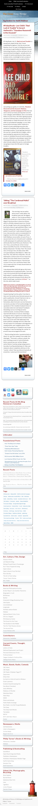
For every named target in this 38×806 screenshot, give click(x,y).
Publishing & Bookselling (9, 37)
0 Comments (14, 35)
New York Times (18, 511)
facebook (5, 390)
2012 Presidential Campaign (23, 494)
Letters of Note (7, 648)
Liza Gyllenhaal (7, 605)
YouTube (5, 395)
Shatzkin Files (7, 763)
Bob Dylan (26, 496)
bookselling (9, 498)
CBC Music (6, 667)
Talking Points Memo (9, 659)
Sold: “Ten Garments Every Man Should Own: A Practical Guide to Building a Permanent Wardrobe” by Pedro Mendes (17, 421)
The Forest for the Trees (10, 621)
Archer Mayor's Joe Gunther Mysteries (14, 590)
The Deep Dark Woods (10, 709)
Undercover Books (27, 518)
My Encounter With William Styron (14, 456)
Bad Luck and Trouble (23, 41)
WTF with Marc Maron (10, 716)
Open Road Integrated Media (11, 754)
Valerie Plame (7, 523)
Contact (24, 6)
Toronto (17, 518)
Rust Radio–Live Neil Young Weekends (14, 705)
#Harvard (25, 171)
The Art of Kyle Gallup (9, 576)
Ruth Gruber (14, 515)
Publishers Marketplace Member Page (14, 758)
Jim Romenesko (7, 727)
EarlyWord (6, 751)
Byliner (5, 598)
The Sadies (6, 712)
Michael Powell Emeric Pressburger (13, 564)
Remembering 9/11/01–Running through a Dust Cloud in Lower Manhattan (18, 462)
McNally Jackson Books (10, 609)
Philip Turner (21, 37)
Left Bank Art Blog (8, 562)
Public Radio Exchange (10, 702)
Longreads (6, 607)
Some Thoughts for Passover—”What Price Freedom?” (15, 484)
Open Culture (7, 569)
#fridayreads (7, 494)
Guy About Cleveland (9, 686)
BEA (22, 496)
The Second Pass (8, 628)
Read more (27, 191)
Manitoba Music (8, 693)
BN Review (6, 595)
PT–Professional (29, 3)
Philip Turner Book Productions (21, 1)
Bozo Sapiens (7, 775)
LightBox (6, 784)
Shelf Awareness (8, 765)
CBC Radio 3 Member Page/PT (12, 672)
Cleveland (12, 501)
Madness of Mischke (9, 691)
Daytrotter (6, 674)
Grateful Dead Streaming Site (12, 684)
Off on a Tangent (8, 616)
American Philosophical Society (12, 588)
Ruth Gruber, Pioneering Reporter (14, 451)
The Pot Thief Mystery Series (12, 626)
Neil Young (11, 511)
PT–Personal (10, 6)
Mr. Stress (6, 511)
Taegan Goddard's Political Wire (12, 657)
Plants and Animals (8, 700)
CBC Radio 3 (6, 501)
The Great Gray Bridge (9, 518)
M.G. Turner (18, 9)
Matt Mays (6, 695)
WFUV (5, 714)
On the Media (7, 731)
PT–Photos (17, 6)
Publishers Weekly (17, 513)
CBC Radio (6, 670)
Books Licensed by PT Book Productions (13, 3)
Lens (4, 782)
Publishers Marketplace (10, 756)
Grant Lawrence (7, 506)
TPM (21, 518)
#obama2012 (13, 494)
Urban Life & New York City (10, 520)
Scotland (20, 515)
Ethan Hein (6, 677)
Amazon (5, 496)
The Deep (6, 707)
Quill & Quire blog (8, 761)
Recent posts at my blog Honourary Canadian (14, 403)
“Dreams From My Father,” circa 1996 (15, 453)
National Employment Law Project (13, 650)
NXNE (24, 511)
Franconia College (8, 503)
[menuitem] (10, 1)
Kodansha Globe (26, 506)
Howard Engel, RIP (7, 424)
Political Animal (7, 655)
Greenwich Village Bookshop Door (13, 600)
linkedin (13, 390)
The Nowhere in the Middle (11, 623)
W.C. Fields (6, 580)
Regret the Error (8, 734)
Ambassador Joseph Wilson (14, 496)
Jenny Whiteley (7, 688)
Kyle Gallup (18, 392)
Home (10, 1)
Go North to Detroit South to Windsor (14, 679)
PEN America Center (9, 619)
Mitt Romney (25, 508)
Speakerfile (25, 515)
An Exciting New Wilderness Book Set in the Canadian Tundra (17, 429)
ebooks (17, 501)
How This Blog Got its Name (12, 443)
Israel (20, 506)
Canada (15, 498)
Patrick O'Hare (7, 789)
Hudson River (15, 506)
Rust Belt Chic (7, 515)
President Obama (8, 513)
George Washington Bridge (19, 503)
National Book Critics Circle (11, 614)
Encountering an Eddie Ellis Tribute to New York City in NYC (16, 427)
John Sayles (6, 602)
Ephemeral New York (9, 780)
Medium (5, 612)
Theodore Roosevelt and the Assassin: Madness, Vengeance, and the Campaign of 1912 (17, 108)
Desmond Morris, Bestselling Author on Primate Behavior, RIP (17, 479)
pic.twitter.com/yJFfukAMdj (14, 176)
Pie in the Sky (7, 573)
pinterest (13, 395)
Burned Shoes (7, 777)
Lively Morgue (7, 787)
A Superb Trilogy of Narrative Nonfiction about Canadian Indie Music (17, 413)
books (5, 498)
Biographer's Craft (8, 593)
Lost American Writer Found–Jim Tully (15, 459)
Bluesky (9, 395)
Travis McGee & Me (9, 630)
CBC (30, 498)
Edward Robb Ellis (24, 501)
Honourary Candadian (9, 638)
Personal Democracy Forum (11, 652)
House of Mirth (7, 559)
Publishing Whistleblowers (12, 448)
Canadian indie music (23, 498)
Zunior (5, 719)
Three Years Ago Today (11, 446)
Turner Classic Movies (9, 578)
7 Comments (14, 205)
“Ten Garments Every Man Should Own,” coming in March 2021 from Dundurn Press (17, 417)
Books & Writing (23, 35)
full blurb (24, 279)
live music (12, 508)
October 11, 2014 (11, 181)
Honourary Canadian (25, 392)
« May (5, 552)
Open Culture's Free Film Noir (12, 571)
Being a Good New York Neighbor (14, 465)
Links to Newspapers (9, 729)
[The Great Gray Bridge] (16, 14)
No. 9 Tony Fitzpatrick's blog (11, 566)
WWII (12, 523)
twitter (9, 390)
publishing (24, 513)
